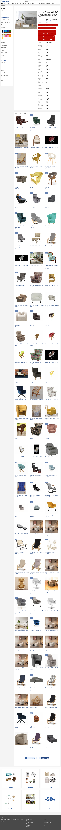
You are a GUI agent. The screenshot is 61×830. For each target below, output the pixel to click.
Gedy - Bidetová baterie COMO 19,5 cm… (37, 726)
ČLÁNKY (56, 3)
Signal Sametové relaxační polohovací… (37, 205)
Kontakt (45, 819)
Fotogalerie (10, 819)
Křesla (2, 10)
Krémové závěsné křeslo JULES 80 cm (52, 552)
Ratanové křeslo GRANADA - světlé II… (37, 166)
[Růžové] (6, 36)
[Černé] (2, 31)
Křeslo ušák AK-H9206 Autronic (20, 285)
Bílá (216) (2, 48)
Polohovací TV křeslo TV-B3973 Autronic (52, 127)
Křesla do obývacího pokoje (51, 20)
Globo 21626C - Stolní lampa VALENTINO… (37, 630)
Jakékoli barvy (3, 28)
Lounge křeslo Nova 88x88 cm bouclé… (37, 533)
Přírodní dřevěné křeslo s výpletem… (36, 245)
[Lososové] (8, 36)
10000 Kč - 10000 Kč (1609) (5, 20)
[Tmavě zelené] (10, 31)
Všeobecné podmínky (47, 822)
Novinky (2, 15)
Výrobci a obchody (29, 819)
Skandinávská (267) (4, 82)
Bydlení (2, 819)
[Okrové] (2, 38)
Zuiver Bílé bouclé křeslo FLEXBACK (51, 166)
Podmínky (28, 825)
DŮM (53, 3)
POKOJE (34, 3)
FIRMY (9, 3)
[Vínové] (10, 32)
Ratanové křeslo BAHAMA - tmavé (21, 362)
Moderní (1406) (3, 77)
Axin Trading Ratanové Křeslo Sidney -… (22, 166)
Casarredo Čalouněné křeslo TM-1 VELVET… (23, 418)
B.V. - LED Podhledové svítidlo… (35, 515)
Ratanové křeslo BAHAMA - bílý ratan (51, 362)
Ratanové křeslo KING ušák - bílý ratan (37, 456)
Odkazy (45, 820)
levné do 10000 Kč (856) (5, 19)
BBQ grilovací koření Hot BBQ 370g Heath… (38, 475)
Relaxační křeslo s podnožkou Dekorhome (37, 225)
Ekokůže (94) (3, 59)
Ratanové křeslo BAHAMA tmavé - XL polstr (53, 343)
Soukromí (45, 823)
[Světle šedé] (2, 36)
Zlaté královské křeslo (18, 590)
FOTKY (4, 3)
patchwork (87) (3, 78)
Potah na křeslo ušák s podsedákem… (51, 590)
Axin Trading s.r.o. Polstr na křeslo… (21, 495)
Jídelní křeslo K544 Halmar (49, 186)
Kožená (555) (3, 50)
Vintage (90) (3, 83)
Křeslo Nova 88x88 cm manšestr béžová (52, 533)
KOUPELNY (24, 3)
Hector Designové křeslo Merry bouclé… (22, 323)
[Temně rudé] (4, 32)
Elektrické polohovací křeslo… (20, 127)
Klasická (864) (3, 73)
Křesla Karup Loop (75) (5, 64)
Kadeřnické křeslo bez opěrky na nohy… (37, 590)
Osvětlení (2, 821)
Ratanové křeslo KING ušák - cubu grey (22, 456)
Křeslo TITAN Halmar (33, 127)
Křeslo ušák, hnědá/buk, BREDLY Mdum (37, 381)
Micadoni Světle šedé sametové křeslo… (37, 687)
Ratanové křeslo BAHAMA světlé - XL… (52, 323)
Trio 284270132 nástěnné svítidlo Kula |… (22, 515)
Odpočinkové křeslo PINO (19, 552)
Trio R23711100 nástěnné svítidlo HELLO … (52, 305)
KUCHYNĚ (19, 3)
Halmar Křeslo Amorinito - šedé (20, 610)
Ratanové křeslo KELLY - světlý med (51, 381)
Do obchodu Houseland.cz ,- (47, 31)
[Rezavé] (10, 34)
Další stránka (45, 758)
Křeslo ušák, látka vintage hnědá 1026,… (37, 285)
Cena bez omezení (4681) (5, 17)
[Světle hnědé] (2, 34)
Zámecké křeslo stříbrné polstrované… (51, 265)
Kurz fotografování (47, 826)
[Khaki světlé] (4, 34)
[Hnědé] (6, 32)
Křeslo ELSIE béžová (18, 746)
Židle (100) (3, 62)
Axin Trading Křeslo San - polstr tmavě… (37, 399)
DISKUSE (3, 5)
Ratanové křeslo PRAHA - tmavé (20, 436)
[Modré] (4, 31)
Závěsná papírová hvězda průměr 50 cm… (52, 475)
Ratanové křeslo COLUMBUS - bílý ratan (22, 265)
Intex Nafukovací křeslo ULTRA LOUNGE (22, 533)
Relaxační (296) (3, 53)
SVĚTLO (38, 3)
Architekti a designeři (29, 822)
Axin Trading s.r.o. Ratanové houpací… (36, 418)
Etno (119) (3, 70)
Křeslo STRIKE (47, 225)
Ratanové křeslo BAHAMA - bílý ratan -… (52, 147)
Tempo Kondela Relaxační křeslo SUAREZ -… (23, 343)
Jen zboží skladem (4, 14)
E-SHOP (14, 3)
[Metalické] (2, 32)
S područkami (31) (4, 45)
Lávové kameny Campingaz (35, 495)
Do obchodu (23, 129)
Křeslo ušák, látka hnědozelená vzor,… (36, 436)
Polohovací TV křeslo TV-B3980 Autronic (22, 147)
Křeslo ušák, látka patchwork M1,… (36, 362)
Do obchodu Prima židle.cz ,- (47, 34)
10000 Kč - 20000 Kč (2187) (5, 22)
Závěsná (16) (3, 57)
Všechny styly (3, 68)
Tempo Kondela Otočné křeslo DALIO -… (22, 475)
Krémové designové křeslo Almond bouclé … (37, 305)
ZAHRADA (43, 3)
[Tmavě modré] (8, 31)
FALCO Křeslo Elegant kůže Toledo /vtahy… (22, 381)
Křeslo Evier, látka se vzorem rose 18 (51, 399)
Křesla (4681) (3, 60)
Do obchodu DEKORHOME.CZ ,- (48, 25)
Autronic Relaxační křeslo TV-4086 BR (36, 323)
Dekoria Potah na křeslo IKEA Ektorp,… (22, 305)
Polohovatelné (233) (4, 43)
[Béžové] (4, 36)
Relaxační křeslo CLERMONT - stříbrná (52, 667)
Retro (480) (3, 80)
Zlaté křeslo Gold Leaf (34, 707)
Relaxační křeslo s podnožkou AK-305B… (37, 265)
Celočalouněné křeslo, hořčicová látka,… (52, 418)
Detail (27, 129)
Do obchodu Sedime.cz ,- (46, 37)
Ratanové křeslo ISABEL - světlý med (36, 186)
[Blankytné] (6, 31)
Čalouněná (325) (4, 52)
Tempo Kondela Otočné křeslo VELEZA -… (22, 726)
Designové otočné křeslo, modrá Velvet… (22, 399)
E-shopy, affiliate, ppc (30, 823)
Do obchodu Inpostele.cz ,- (46, 39)
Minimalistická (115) (4, 75)
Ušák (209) (3, 42)
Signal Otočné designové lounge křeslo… (22, 245)
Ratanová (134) (3, 55)
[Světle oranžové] (10, 36)
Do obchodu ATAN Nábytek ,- (47, 28)
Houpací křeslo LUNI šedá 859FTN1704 (52, 495)
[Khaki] (8, 32)
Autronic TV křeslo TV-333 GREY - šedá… (52, 205)
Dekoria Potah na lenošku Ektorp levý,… (52, 746)
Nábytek (14, 819)
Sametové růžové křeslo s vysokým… (51, 436)
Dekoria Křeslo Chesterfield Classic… (21, 186)
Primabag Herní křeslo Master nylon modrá (22, 205)
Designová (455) (4, 47)
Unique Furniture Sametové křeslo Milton (37, 610)
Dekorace (18, 819)
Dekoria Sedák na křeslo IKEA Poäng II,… (52, 245)
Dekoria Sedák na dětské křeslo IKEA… (37, 552)
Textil (22, 819)
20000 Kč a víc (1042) (4, 24)
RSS (44, 825)
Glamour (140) (3, 72)
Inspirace (6, 819)
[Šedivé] (6, 34)
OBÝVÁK (29, 3)
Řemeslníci (28, 820)
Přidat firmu (28, 826)
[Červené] (8, 34)
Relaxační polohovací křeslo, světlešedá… (52, 456)
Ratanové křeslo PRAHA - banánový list (37, 343)
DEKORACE (48, 3)
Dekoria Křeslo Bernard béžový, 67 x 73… (37, 147)
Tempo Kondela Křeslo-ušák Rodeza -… (22, 225)
